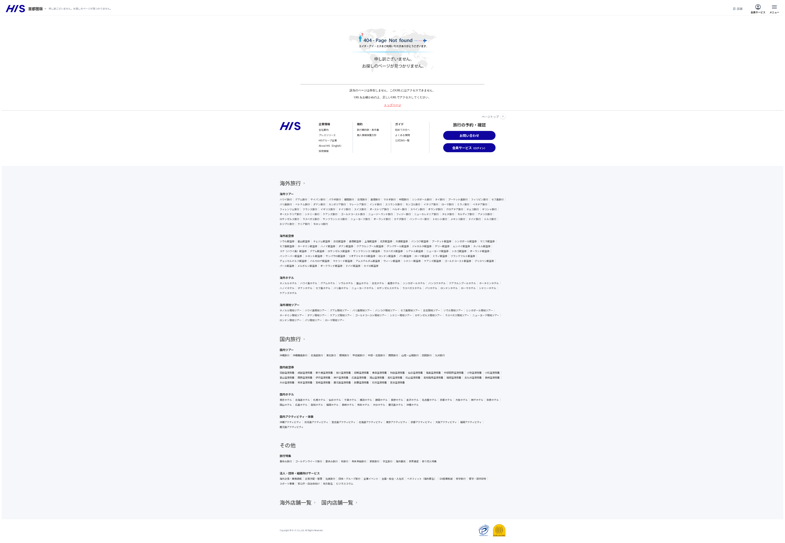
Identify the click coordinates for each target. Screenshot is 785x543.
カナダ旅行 (400, 219)
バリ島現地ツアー (362, 310)
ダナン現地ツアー (317, 315)
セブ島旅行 (497, 199)
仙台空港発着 (415, 372)
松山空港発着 (413, 377)
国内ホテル (287, 394)
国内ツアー (287, 350)
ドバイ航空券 (353, 265)
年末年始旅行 (359, 461)
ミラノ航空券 (440, 256)
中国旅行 (404, 199)
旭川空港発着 (343, 372)
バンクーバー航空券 (291, 256)
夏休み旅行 (331, 461)
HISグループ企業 (328, 140)
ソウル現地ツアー (453, 310)
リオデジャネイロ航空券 (362, 256)
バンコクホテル (437, 283)
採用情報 (324, 151)
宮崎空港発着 (323, 382)
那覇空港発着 (361, 382)
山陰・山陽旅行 (410, 355)
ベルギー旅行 (399, 209)
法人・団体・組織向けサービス (300, 473)
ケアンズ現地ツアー (341, 315)
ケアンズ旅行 (330, 214)
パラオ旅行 (335, 199)
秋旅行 (344, 461)
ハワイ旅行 (286, 199)
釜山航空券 (304, 241)
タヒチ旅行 (448, 214)
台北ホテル (378, 283)
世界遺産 (414, 461)
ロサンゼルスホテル (388, 288)
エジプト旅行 (287, 224)
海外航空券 (287, 236)
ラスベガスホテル (412, 288)
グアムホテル (328, 283)
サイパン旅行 (318, 199)
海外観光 (401, 461)
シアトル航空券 (414, 251)
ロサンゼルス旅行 (289, 219)
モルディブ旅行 (466, 214)
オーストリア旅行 (379, 209)
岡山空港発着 (377, 377)
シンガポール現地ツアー (479, 310)
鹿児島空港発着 (342, 382)
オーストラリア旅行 (291, 214)
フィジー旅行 (403, 214)
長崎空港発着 (492, 377)
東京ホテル (286, 399)
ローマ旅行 (448, 204)
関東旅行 (344, 355)
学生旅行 (387, 461)
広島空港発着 (359, 377)
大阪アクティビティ (446, 422)
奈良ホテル (493, 399)
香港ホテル (393, 283)
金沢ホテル (412, 399)
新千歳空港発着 (324, 372)
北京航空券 (386, 241)
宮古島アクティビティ (343, 422)
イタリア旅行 (431, 204)
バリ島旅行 (286, 204)
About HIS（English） (331, 145)
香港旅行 (375, 199)
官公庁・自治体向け (309, 483)
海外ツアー (287, 194)
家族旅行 (374, 461)
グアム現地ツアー (339, 310)
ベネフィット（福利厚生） (421, 478)
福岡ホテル (332, 404)
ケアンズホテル (288, 293)
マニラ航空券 (487, 241)
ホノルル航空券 (481, 246)
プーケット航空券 (441, 241)
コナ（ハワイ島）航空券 (293, 251)
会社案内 (324, 129)
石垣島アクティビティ (316, 422)
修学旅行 (461, 478)
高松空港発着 (395, 377)
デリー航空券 (442, 246)
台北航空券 (339, 241)
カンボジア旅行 (337, 204)
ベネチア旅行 (480, 204)
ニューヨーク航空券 (437, 251)
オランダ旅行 (435, 209)
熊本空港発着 (305, 382)
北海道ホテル (302, 399)
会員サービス (758, 11)
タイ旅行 (440, 199)
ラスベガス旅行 (311, 219)
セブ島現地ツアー (410, 310)
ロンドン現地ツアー (291, 320)
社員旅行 (330, 478)
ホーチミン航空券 (307, 246)
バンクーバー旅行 (419, 219)
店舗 (739, 8)
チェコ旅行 (473, 209)
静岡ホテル (381, 399)
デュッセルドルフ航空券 (293, 261)
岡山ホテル (286, 404)
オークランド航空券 (331, 265)
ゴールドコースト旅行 (353, 214)
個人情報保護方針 (367, 135)
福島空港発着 (433, 372)
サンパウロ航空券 (335, 256)
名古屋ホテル (429, 399)
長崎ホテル (348, 404)
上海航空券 (370, 241)
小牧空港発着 (474, 372)
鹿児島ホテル (395, 404)
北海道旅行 (317, 355)
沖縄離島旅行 (300, 355)
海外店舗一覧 (296, 502)
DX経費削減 (446, 478)
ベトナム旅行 (302, 204)
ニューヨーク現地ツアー (485, 315)
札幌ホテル (319, 399)
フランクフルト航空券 (463, 256)
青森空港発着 (379, 372)
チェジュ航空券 (321, 241)
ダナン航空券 (346, 246)
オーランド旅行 (382, 219)
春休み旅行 (286, 461)
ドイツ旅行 (345, 209)
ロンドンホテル (449, 288)
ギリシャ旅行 (489, 209)
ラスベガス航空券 (393, 251)
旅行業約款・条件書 (368, 129)
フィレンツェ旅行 (289, 209)
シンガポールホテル (414, 283)
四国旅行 (427, 355)
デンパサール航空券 (398, 246)
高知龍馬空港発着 (433, 377)
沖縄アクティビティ (290, 422)
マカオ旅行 (390, 199)
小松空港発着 (492, 372)
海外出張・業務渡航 (291, 478)
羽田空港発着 (287, 372)
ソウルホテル (345, 283)
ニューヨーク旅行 (360, 219)
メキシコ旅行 (458, 219)
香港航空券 (355, 241)
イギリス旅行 (328, 209)
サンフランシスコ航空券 (366, 251)
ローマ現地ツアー (334, 320)
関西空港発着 (305, 377)
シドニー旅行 (312, 214)
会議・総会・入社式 (393, 478)
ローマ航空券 (422, 256)
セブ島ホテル (323, 288)
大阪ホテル (461, 399)
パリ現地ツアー (313, 320)
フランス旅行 (310, 209)
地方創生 (328, 483)
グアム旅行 (301, 199)
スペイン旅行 (417, 209)
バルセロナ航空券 (320, 261)
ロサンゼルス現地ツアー (428, 315)
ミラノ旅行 (463, 204)
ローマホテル (468, 288)
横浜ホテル (366, 399)
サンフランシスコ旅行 (335, 219)
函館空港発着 (361, 372)
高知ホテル (317, 404)
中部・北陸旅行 (376, 355)
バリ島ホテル (341, 288)
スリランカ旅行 (393, 204)
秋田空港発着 (397, 372)
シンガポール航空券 (466, 241)
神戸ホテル (477, 399)
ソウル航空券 (287, 241)
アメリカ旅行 (485, 214)
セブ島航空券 (287, 246)
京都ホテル (446, 399)
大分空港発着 (287, 382)
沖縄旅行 (284, 355)
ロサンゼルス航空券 (339, 251)
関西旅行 (393, 355)
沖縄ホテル (412, 404)
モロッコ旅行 (320, 224)
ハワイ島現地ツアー (316, 310)
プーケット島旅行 (458, 199)
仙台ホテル (335, 399)
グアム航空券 (317, 251)
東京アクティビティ (396, 422)
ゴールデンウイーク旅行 (308, 461)
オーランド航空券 (479, 251)
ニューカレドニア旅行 (426, 214)
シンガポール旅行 (422, 199)
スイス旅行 (360, 209)
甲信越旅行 (358, 355)
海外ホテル (287, 278)
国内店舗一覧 (337, 502)
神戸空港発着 (341, 377)
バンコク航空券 (419, 241)
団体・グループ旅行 (349, 478)
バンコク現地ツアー (386, 310)
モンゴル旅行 (413, 204)
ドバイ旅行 (475, 219)
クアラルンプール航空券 (370, 246)
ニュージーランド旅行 (380, 214)
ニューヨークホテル (363, 288)
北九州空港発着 (473, 377)
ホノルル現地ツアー (291, 310)
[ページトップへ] (502, 116)
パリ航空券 (405, 256)
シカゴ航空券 (459, 251)
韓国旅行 (349, 199)
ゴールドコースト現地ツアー (371, 315)
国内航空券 (287, 367)
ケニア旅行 (304, 224)
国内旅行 (290, 339)
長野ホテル (397, 399)
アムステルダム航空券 (368, 261)
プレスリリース (327, 135)
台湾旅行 (362, 199)
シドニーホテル (487, 288)
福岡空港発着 (453, 377)
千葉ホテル (350, 399)
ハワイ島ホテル (308, 283)
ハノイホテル (287, 288)
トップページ (392, 105)
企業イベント (371, 478)
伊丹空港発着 (323, 377)
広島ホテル (301, 404)
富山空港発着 (287, 377)
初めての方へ (402, 129)
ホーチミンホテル (489, 283)
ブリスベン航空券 (484, 261)
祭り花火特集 (429, 461)
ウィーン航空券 (391, 261)
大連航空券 (402, 241)
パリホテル (431, 288)
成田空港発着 (305, 372)
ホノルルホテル (288, 283)
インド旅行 (376, 204)
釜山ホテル (362, 283)
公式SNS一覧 (402, 140)
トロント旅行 (440, 219)
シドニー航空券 (412, 261)
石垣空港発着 (379, 382)
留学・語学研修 (477, 478)
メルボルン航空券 (307, 265)
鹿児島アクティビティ (292, 427)
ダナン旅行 (319, 204)
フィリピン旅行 (479, 199)
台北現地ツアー (431, 310)
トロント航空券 (313, 256)
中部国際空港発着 (454, 372)
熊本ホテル (363, 404)
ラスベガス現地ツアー (457, 315)
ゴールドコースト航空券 (457, 261)
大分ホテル (379, 404)
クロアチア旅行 (454, 209)
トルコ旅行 (490, 219)
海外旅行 (290, 183)
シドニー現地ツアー (401, 315)
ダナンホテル (305, 288)
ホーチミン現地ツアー (292, 315)
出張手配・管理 (313, 478)
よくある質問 (402, 135)
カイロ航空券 (371, 265)
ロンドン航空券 (387, 256)
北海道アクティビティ (371, 422)
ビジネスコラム (344, 483)
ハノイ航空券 (328, 246)
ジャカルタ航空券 (422, 246)
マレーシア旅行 (357, 204)
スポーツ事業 (287, 483)
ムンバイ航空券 (461, 246)
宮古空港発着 (397, 382)
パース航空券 (287, 265)
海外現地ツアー (289, 305)
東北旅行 (331, 355)
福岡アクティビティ (471, 422)
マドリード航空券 (342, 261)
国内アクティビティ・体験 (296, 417)
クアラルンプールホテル (462, 283)
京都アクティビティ (421, 422)
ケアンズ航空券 (432, 261)
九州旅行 (440, 355)
